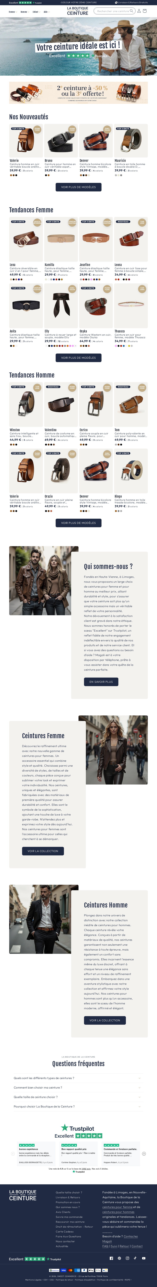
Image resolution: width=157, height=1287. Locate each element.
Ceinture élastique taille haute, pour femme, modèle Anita (25, 336)
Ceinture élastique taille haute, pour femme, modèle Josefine (95, 269)
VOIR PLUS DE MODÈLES (78, 187)
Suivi (114, 1246)
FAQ (105, 1246)
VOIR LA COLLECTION (43, 851)
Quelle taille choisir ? (69, 1192)
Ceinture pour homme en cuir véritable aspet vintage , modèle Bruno (60, 165)
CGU (52, 1280)
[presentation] (76, 346)
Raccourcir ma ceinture (70, 1222)
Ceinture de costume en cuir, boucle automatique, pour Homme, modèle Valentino (61, 434)
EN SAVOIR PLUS (101, 682)
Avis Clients (63, 1212)
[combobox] (114, 10)
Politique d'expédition (85, 1280)
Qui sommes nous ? (68, 1207)
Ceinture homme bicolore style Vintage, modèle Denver (95, 165)
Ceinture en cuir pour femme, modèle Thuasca (130, 336)
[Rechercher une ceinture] (131, 10)
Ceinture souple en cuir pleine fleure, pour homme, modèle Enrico (94, 434)
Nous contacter (65, 1241)
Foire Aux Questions (68, 1236)
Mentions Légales (33, 1280)
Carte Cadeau (65, 1231)
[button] (13, 12)
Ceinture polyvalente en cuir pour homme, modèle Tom (131, 434)
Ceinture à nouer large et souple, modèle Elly (60, 336)
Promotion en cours (68, 1202)
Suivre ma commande (69, 1217)
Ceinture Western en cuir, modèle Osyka (95, 336)
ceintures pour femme (117, 1207)
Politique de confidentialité (110, 1280)
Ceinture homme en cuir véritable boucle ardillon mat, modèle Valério (25, 165)
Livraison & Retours (132, 2)
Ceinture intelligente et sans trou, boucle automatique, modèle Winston (24, 434)
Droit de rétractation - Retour (74, 1226)
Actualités (62, 1246)
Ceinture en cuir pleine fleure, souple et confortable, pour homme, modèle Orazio (59, 501)
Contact (137, 1246)
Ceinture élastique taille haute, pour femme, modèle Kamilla (60, 269)
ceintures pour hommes (118, 1212)
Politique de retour (64, 1280)
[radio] (11, 175)
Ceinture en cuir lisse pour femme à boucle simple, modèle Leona (131, 269)
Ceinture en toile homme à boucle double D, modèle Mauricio (130, 165)
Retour (124, 1246)
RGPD (127, 1280)
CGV (46, 1280)
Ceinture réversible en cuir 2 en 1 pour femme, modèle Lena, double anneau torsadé (24, 269)
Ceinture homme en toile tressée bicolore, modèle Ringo (130, 501)
